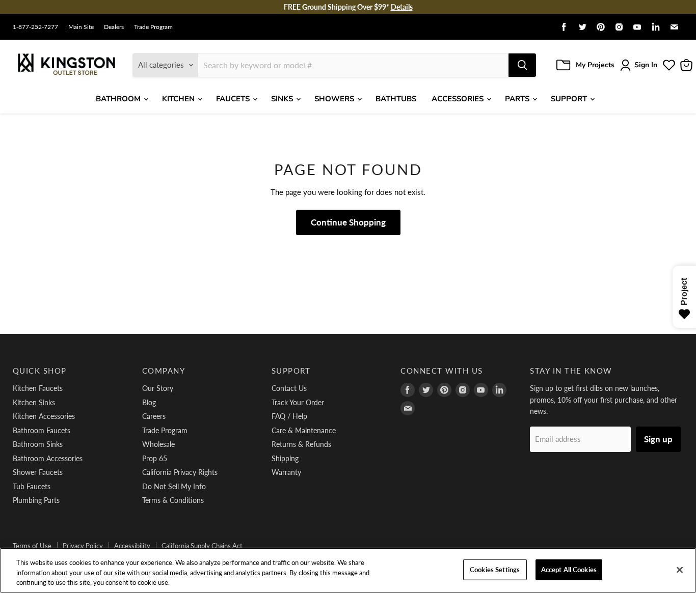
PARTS (518, 99)
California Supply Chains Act (202, 546)
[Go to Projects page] (669, 65)
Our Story (157, 388)
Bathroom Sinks (38, 444)
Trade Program (153, 27)
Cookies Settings (495, 569)
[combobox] (353, 65)
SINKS (283, 99)
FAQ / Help (289, 416)
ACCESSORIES (459, 99)
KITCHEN (179, 99)
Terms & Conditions (173, 500)
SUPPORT (570, 99)
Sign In (645, 65)
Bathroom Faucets (41, 430)
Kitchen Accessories (44, 416)
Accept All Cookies (569, 569)
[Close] (679, 569)
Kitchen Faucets (38, 388)
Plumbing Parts (36, 500)
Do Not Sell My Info (174, 486)
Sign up (658, 439)
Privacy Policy (83, 546)
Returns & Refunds (301, 444)
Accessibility (132, 546)
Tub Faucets (31, 486)
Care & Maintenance (304, 430)
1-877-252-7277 (35, 27)
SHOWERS (335, 99)
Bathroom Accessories (48, 458)
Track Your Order (298, 402)
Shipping (285, 458)
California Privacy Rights (180, 472)
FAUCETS (234, 99)
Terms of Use (32, 546)
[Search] (522, 65)
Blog (149, 402)
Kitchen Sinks (34, 402)
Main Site (81, 27)
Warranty (286, 472)
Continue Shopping (348, 222)
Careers (154, 416)
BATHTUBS (396, 99)
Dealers (114, 27)
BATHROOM (119, 99)
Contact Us (289, 388)
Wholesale (158, 444)
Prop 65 (154, 458)
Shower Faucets (38, 472)
